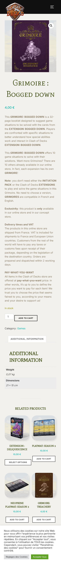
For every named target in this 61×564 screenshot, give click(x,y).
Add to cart (26, 318)
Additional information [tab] (27, 338)
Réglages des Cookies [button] (17, 557)
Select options (18, 462)
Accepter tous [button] (39, 557)
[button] (51, 25)
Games (21, 328)
